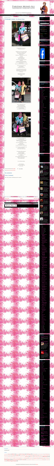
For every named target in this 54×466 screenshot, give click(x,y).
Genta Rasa (42, 428)
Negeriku (41, 146)
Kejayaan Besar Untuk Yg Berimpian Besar (44, 257)
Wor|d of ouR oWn (43, 444)
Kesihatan (41, 131)
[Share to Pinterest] (22, 168)
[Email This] (19, 168)
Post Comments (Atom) (23, 201)
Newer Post (7, 198)
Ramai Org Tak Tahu (44, 294)
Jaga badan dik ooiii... (44, 262)
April (42, 327)
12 (41, 226)
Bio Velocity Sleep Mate (43, 413)
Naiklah (42, 317)
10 (41, 332)
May (42, 326)
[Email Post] (17, 168)
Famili (41, 102)
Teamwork (41, 138)
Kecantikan (41, 143)
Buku (40, 117)
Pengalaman (41, 118)
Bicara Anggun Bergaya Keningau (44, 286)
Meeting (41, 367)
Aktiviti (8, 170)
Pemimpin (25, 458)
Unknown (42, 42)
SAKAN (42, 312)
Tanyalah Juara (45, 187)
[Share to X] (20, 168)
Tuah (5, 460)
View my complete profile (43, 43)
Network (12, 458)
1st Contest (5, 454)
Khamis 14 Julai (43, 295)
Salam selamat (42, 150)
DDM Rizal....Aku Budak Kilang (44, 259)
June (42, 325)
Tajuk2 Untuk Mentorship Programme (43, 254)
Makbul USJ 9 (43, 307)
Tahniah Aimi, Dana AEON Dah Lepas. (45, 212)
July (42, 233)
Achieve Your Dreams (44, 239)
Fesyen (41, 126)
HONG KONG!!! (45, 193)
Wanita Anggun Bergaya (43, 96)
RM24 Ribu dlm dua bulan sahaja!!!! (44, 249)
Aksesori (9, 454)
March (42, 328)
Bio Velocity (41, 122)
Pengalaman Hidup (42, 107)
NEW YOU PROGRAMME (43, 128)
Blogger (37, 464)
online (41, 151)
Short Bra (43, 263)
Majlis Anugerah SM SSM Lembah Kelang (44, 289)
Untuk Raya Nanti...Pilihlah (44, 275)
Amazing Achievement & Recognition (46, 352)
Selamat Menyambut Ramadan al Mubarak (44, 235)
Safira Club (41, 137)
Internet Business (42, 127)
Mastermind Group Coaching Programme (20, 456)
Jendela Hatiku (43, 287)
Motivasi (41, 91)
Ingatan (41, 142)
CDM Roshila (43, 314)
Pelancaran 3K (43, 296)
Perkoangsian (42, 133)
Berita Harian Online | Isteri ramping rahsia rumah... (44, 265)
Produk (41, 372)
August (43, 232)
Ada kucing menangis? (44, 250)
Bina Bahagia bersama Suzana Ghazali (44, 439)
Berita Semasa (42, 97)
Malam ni (43, 315)
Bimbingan (29, 454)
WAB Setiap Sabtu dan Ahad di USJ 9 (44, 241)
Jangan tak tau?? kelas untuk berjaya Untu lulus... (44, 273)
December (43, 228)
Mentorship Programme (43, 112)
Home (21, 198)
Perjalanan (42, 458)
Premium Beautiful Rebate (44, 304)
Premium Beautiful (12, 170)
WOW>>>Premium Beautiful (44, 298)
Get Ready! (43, 260)
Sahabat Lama (42, 149)
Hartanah (41, 106)
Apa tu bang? (43, 324)
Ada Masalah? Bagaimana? (43, 238)
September (43, 231)
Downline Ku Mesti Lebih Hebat (45, 171)
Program (41, 123)
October (43, 230)
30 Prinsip (44, 181)
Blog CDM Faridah (42, 116)
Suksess (41, 111)
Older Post (36, 198)
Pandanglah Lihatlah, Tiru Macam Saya (44, 302)
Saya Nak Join (45, 165)
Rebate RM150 (43, 299)
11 (41, 227)
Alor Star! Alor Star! (42, 176)
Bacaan (17, 454)
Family (41, 92)
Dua (42, 313)
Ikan (40, 408)
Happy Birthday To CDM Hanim (44, 310)
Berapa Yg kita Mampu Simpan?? (44, 242)
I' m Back (42, 436)
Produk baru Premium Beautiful (44, 282)
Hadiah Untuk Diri (26, 455)
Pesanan (43, 311)
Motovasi (41, 132)
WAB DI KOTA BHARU (44, 261)
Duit (10, 455)
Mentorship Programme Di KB (44, 291)
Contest (8, 455)
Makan (41, 121)
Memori (31, 456)
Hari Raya (41, 377)
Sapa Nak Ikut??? (44, 316)
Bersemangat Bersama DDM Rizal (44, 252)
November (43, 229)
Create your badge (42, 59)
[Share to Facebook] (21, 168)
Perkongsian (41, 362)
